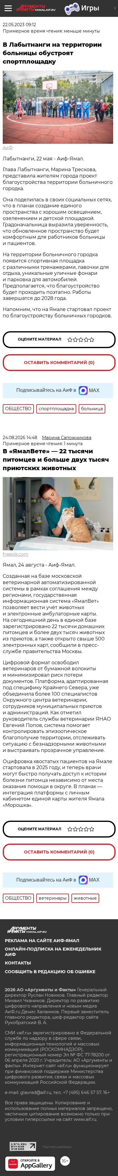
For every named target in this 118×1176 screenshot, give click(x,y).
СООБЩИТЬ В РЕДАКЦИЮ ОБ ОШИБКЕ (50, 971)
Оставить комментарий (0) (59, 362)
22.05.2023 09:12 (19, 24)
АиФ (8, 147)
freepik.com (15, 554)
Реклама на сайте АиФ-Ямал (42, 940)
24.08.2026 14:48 (20, 437)
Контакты (18, 963)
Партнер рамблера (57, 1147)
